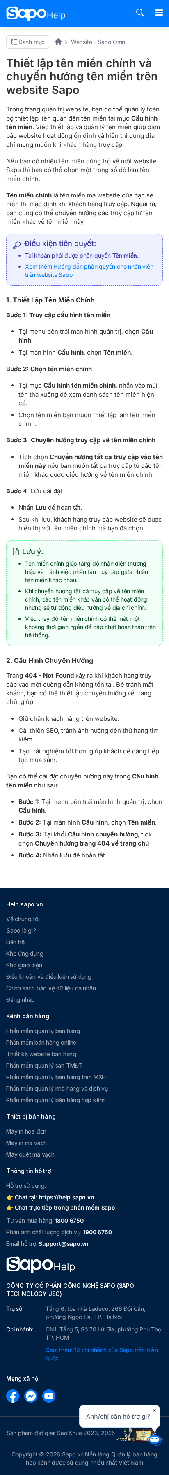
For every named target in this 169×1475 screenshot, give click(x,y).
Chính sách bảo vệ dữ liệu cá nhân (51, 988)
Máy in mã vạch (26, 1142)
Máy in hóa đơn (26, 1131)
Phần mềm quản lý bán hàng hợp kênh (56, 1099)
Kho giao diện (24, 965)
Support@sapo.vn (64, 1243)
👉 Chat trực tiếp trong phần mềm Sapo (60, 1207)
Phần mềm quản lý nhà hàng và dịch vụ (57, 1088)
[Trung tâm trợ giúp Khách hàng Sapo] (36, 13)
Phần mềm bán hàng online (41, 1042)
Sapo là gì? (21, 930)
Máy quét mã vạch (30, 1154)
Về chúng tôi (23, 918)
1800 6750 (69, 1220)
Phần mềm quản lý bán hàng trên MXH (56, 1076)
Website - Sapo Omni (98, 41)
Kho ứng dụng (24, 953)
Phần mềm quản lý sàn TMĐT (44, 1065)
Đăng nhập (20, 999)
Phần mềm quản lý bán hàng (43, 1030)
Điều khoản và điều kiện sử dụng (48, 976)
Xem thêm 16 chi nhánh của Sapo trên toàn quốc (102, 1353)
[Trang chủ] (61, 41)
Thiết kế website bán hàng (41, 1053)
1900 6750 (97, 1232)
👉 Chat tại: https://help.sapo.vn (50, 1197)
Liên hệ (15, 941)
